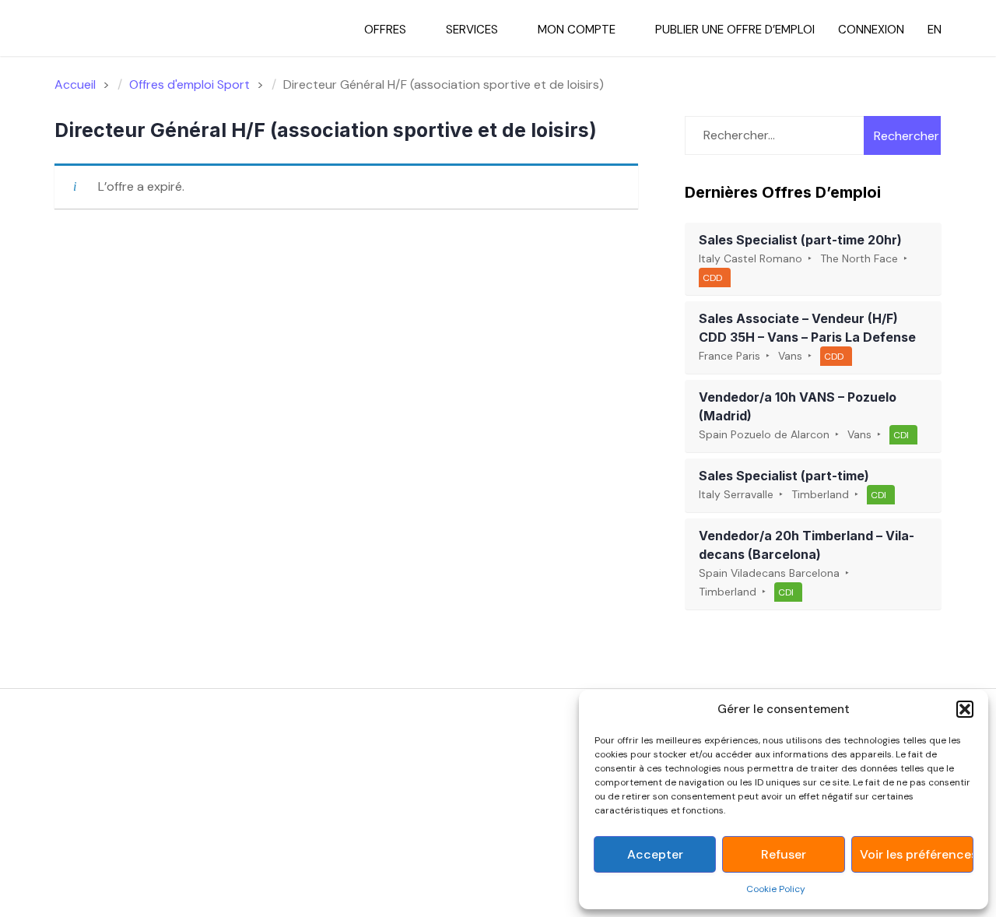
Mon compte (576, 29)
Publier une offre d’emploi (735, 29)
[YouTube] (132, 760)
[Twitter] (86, 760)
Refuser (783, 854)
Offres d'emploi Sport (189, 84)
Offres (385, 29)
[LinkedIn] (109, 760)
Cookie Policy (775, 889)
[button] (965, 709)
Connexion (871, 29)
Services (472, 29)
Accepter (655, 854)
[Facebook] (64, 760)
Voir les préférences (916, 854)
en (935, 29)
